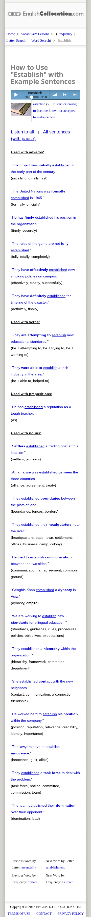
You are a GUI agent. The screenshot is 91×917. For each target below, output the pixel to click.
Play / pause (16, 95)
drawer (32, 882)
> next (75, 95)
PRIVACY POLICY (71, 913)
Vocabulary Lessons (35, 34)
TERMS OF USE (19, 913)
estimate (67, 882)
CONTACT (44, 913)
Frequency (64, 34)
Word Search (40, 40)
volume (54, 95)
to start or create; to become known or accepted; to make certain (55, 110)
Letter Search (16, 40)
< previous (65, 95)
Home (10, 34)
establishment (55, 867)
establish (39, 104)
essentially (28, 867)
